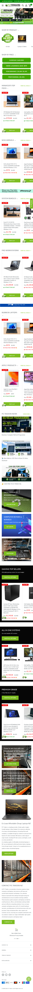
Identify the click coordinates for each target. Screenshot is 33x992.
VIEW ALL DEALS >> (26, 85)
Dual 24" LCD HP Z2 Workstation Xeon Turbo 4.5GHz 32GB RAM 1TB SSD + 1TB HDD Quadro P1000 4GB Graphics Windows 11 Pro (12, 226)
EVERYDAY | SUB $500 (16, 60)
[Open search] (23, 5)
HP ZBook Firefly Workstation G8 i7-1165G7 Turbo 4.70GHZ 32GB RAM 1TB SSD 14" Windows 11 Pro (11, 279)
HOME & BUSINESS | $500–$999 (16, 66)
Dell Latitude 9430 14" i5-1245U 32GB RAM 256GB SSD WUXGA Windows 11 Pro (12, 165)
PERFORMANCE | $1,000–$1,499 (16, 71)
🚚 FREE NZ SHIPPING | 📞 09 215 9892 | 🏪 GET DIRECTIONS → (16, 1)
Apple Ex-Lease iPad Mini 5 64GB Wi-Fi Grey (10, 390)
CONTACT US (8, 922)
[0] (30, 5)
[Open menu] (3, 5)
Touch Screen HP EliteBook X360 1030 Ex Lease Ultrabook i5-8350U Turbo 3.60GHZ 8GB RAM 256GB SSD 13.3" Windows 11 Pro (12, 728)
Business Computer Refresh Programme (13, 435)
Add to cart (12, 130)
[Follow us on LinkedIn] (9, 975)
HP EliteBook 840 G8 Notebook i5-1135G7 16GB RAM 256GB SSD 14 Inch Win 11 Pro (12, 113)
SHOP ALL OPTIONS (10, 577)
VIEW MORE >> (27, 414)
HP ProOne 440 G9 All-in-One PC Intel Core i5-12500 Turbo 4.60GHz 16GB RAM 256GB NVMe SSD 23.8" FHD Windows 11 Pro (12, 668)
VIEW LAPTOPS (8, 853)
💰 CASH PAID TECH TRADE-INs (11, 484)
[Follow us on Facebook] (3, 975)
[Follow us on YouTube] (6, 975)
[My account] (26, 5)
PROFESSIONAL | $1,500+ (16, 77)
